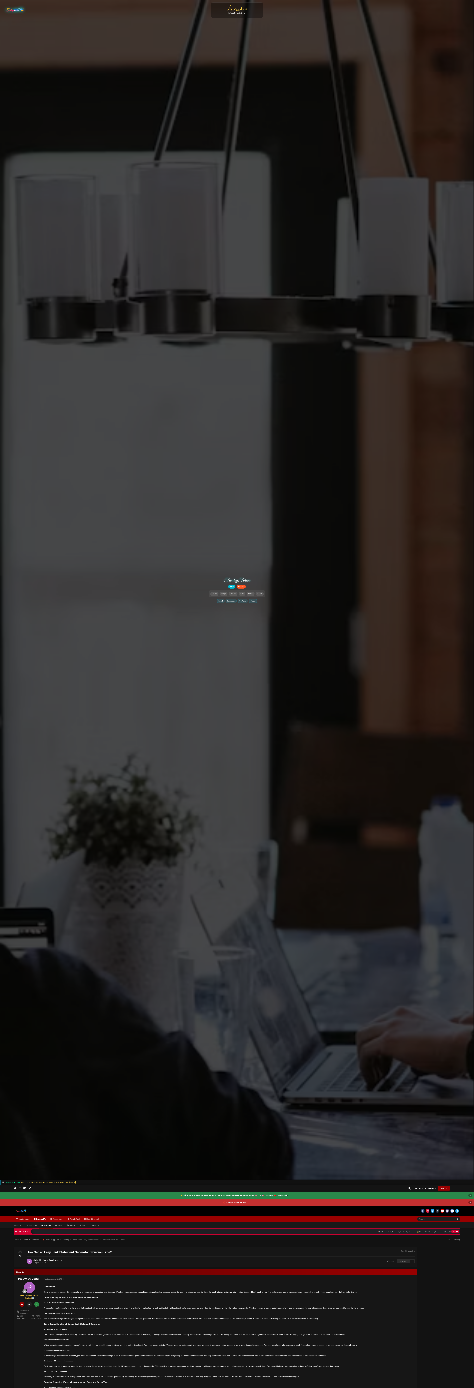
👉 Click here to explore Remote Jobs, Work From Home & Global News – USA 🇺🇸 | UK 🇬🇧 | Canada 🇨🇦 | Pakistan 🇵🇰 (234, 1195)
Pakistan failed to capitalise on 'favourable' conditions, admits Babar (290, 1232)
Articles (19, 1225)
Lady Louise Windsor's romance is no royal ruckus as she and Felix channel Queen (340, 1232)
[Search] (457, 1219)
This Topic (447, 1219)
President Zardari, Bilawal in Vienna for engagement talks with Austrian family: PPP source (397, 1232)
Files (242, 594)
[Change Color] (29, 1188)
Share (391, 1261)
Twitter (253, 601)
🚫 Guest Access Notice (234, 1202)
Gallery (233, 594)
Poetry (250, 594)
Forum (214, 594)
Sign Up (444, 1188)
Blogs (223, 594)
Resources (57, 1219)
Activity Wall (74, 1219)
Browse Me (41, 1219)
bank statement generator (224, 1292)
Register (241, 586)
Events (84, 1225)
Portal (220, 601)
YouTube (242, 601)
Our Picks (33, 1225)
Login (232, 586)
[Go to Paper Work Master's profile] (29, 1261)
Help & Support (92, 1219)
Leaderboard (24, 1219)
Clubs (96, 1225)
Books (259, 594)
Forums (47, 1225)
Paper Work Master (52, 1260)
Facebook (231, 601)
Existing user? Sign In (425, 1188)
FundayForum (237, 580)
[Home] (15, 1188)
